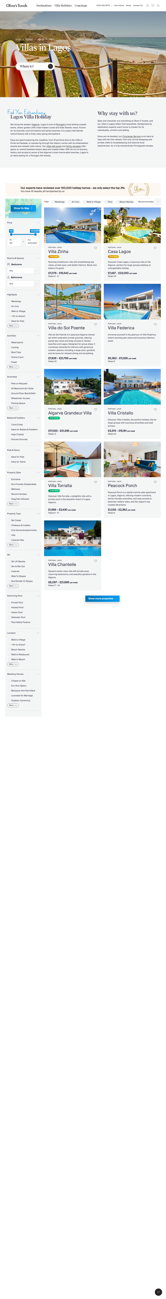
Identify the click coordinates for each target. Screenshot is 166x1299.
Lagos (51, 39)
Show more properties (100, 599)
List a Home (119, 5)
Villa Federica (121, 328)
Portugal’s (61, 124)
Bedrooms (16, 264)
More (11, 325)
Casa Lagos (119, 251)
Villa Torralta (60, 485)
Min (10, 240)
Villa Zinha (58, 251)
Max (29, 240)
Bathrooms (16, 277)
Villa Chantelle (62, 564)
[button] (158, 1292)
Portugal (29, 39)
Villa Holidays (63, 5)
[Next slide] (98, 225)
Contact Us (138, 5)
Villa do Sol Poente (66, 328)
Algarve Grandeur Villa (70, 413)
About (128, 5)
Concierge (81, 5)
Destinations (43, 5)
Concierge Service (131, 136)
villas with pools (53, 146)
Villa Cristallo (120, 413)
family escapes (73, 146)
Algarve (40, 39)
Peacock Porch (122, 485)
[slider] (11, 234)
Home (18, 39)
